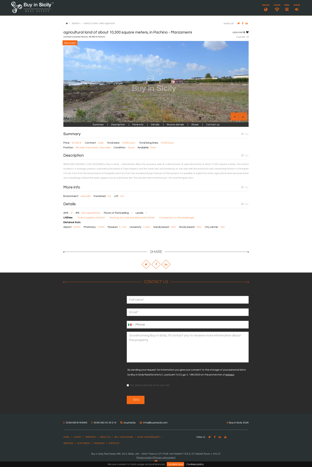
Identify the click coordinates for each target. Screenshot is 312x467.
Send (136, 399)
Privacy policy (144, 457)
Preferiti (91, 437)
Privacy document (165, 457)
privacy (230, 374)
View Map (237, 32)
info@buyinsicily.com (155, 422)
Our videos (83, 443)
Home (66, 437)
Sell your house (123, 437)
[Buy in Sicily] (32, 12)
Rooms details (175, 124)
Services (68, 443)
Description (118, 124)
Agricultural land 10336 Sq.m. (99, 23)
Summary (98, 124)
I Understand (175, 464)
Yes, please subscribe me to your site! (150, 385)
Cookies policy (195, 464)
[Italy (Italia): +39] (130, 324)
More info (138, 124)
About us (105, 437)
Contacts (114, 443)
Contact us (213, 124)
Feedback (99, 443)
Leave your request (148, 437)
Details (155, 124)
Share (195, 124)
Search (75, 23)
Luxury (77, 437)
